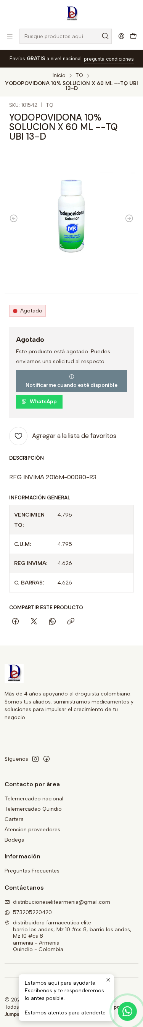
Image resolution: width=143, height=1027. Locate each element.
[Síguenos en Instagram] (35, 759)
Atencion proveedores (32, 829)
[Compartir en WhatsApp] (52, 622)
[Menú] (10, 36)
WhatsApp (43, 401)
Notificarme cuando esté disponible (71, 385)
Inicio (59, 75)
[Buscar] (105, 36)
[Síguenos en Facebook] (46, 759)
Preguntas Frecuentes (32, 871)
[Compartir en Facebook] (15, 622)
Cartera (14, 819)
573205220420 (32, 912)
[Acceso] (121, 36)
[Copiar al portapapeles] (70, 622)
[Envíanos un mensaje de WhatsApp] (127, 1011)
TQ (79, 75)
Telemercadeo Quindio (33, 809)
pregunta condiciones (109, 59)
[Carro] (133, 36)
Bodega (14, 840)
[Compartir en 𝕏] (33, 622)
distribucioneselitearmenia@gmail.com (61, 902)
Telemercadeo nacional (34, 798)
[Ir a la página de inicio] (72, 14)
